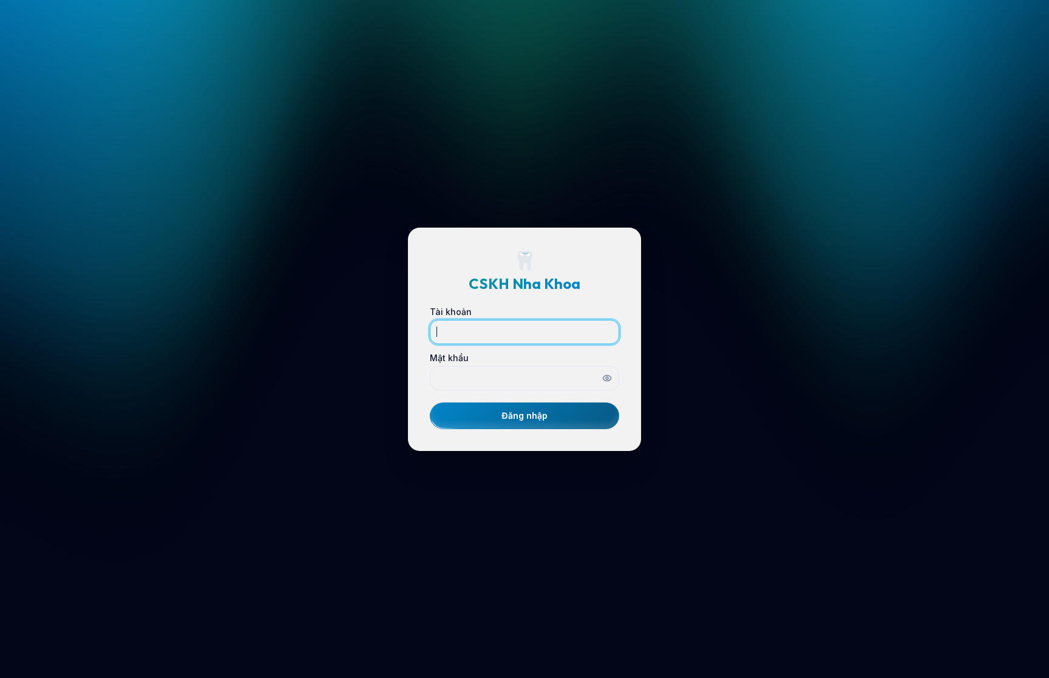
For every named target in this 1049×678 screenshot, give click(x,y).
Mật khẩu (449, 358)
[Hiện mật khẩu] (607, 378)
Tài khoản (451, 312)
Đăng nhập (524, 415)
